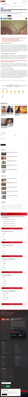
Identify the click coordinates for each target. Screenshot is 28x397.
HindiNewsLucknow (4, 209)
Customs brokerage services (5, 353)
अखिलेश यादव (4, 263)
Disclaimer (17, 361)
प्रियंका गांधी (4, 267)
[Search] (27, 1)
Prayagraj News (23, 80)
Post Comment (3, 144)
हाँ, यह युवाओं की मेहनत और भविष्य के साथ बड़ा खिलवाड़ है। (9, 219)
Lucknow (19, 206)
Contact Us (16, 353)
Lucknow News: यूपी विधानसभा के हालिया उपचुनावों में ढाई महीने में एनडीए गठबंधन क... (7, 86)
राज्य (2, 360)
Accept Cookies (4, 394)
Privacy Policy (17, 360)
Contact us (3, 386)
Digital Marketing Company (18, 352)
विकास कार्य (4, 285)
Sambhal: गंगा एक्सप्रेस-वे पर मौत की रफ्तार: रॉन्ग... (12, 178)
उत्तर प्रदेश (3, 6)
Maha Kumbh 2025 (9, 80)
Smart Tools (2, 314)
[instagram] (21, 391)
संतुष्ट (3, 249)
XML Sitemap (17, 365)
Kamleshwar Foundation (18, 349)
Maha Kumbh (4, 80)
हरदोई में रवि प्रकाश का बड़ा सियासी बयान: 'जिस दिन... (12, 182)
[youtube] (24, 391)
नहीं (3, 237)
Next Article (15, 84)
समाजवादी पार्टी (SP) (5, 295)
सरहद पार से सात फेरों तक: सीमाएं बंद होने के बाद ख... (12, 156)
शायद (3, 235)
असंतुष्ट (3, 251)
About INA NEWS (4, 344)
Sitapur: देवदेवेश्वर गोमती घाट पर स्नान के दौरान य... (12, 165)
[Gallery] (25, 1)
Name (1, 135)
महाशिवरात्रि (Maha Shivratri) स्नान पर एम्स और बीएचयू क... (21, 115)
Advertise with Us (17, 345)
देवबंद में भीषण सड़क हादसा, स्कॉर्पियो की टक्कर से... (12, 169)
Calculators (3, 348)
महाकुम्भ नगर (6, 6)
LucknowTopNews (4, 206)
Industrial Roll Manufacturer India (6, 352)
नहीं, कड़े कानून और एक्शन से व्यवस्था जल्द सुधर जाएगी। (8, 221)
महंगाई (3, 279)
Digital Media (16, 348)
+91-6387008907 (4, 372)
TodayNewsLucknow (15, 206)
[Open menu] (22, 1)
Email (15, 135)
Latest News (10, 314)
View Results (24, 228)
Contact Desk (6, 314)
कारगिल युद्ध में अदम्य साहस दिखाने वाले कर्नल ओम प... (12, 152)
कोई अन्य (4, 269)
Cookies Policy (17, 362)
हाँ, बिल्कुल (4, 233)
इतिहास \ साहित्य (3, 362)
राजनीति (3, 361)
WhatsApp (8, 386)
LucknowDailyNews (9, 206)
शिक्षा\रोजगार (3, 365)
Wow (2, 98)
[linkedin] (23, 391)
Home (1, 6)
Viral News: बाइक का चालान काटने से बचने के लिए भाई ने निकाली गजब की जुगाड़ (20, 86)
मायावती (4, 265)
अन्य (3, 301)
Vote (12, 228)
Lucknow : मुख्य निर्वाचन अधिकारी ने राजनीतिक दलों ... (12, 195)
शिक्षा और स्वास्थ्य (5, 283)
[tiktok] (26, 391)
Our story (12, 328)
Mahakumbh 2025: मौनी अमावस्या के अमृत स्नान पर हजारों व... (6, 127)
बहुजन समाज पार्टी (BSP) (5, 297)
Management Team (4, 345)
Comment (2, 138)
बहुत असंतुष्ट (4, 253)
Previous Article (12, 84)
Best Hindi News (4, 349)
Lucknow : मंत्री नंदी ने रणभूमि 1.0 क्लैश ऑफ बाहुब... (12, 191)
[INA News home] (2, 1)
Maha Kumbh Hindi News (15, 80)
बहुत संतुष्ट (4, 247)
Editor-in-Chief (17, 344)
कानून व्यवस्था (4, 281)
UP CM (20, 80)
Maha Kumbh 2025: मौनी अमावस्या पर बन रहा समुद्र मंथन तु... (7, 115)
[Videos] (24, 1)
